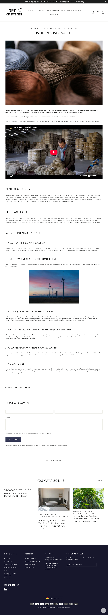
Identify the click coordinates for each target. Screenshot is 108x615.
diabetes (19, 489)
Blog (5, 570)
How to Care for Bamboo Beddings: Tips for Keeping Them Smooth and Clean (86, 518)
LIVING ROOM (58, 10)
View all (100, 480)
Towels (56, 516)
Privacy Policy (45, 445)
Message (7, 417)
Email (56, 408)
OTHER (53, 14)
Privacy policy (29, 567)
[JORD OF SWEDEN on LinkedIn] (5, 589)
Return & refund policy (32, 561)
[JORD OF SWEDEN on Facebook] (9, 585)
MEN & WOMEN (73, 10)
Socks (28, 489)
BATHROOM (44, 10)
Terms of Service (58, 445)
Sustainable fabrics (10, 564)
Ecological (35, 29)
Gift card (7, 578)
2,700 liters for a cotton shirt (90, 222)
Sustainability (57, 29)
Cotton (52, 514)
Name (7, 408)
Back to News (56, 461)
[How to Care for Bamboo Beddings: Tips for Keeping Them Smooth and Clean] (88, 498)
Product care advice (11, 567)
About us (7, 558)
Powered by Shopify (63, 607)
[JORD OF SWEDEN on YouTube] (13, 585)
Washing (77, 513)
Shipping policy (30, 564)
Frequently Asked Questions (10, 574)
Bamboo (8, 489)
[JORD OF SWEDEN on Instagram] (5, 585)
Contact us (7, 561)
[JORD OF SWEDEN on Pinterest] (18, 585)
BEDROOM (31, 10)
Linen (46, 29)
